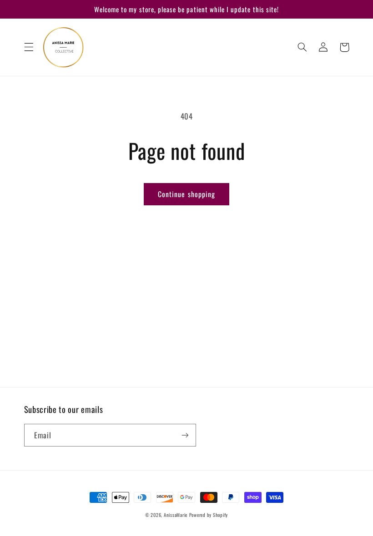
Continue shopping (186, 194)
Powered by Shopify (208, 514)
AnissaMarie (175, 514)
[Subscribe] (184, 435)
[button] (28, 47)
